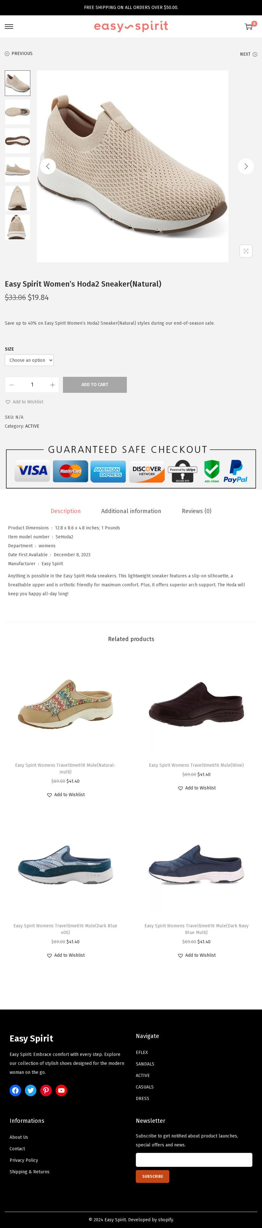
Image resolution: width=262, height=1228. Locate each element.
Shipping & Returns (30, 1172)
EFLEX (142, 1052)
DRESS (142, 1098)
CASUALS (145, 1087)
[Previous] (48, 166)
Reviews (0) (197, 511)
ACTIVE (32, 426)
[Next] (246, 166)
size (9, 349)
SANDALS (145, 1064)
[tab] (65, 511)
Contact (17, 1149)
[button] (24, 402)
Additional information (131, 511)
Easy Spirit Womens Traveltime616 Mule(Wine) (196, 765)
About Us (19, 1137)
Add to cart (94, 384)
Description (65, 511)
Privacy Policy (24, 1160)
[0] (248, 26)
